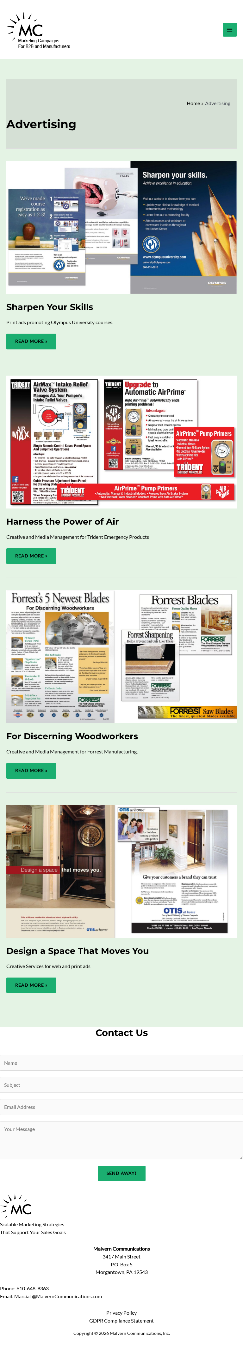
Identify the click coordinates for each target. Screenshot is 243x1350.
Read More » (31, 343)
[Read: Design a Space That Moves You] (121, 870)
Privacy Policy (121, 1313)
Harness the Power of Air (62, 521)
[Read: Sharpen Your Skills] (121, 226)
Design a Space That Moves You (77, 951)
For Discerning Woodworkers (72, 736)
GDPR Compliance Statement (121, 1320)
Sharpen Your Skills (49, 307)
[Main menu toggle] (230, 29)
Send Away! (122, 1173)
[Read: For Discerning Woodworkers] (121, 656)
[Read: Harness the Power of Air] (121, 441)
